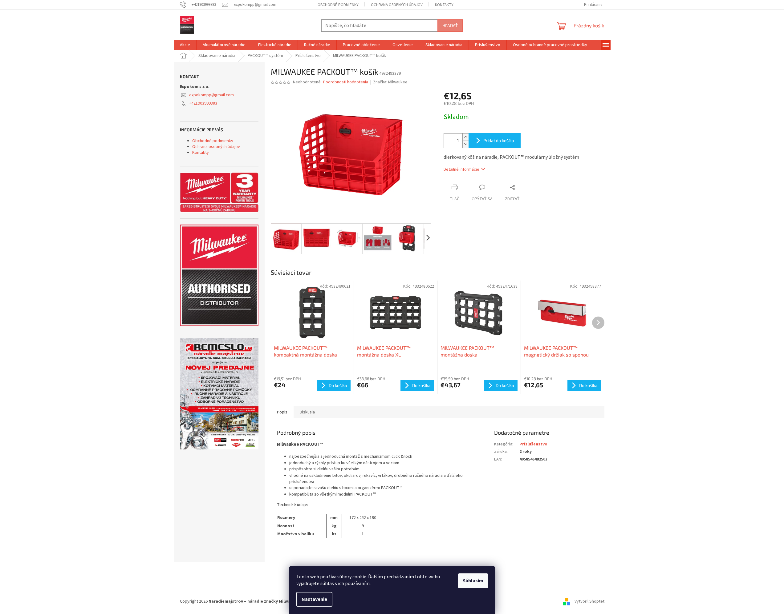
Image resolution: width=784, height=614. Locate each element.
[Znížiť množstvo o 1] (465, 144)
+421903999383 (203, 103)
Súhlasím (473, 580)
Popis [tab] (282, 412)
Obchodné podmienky (338, 5)
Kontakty (444, 5)
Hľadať (450, 25)
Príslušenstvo (533, 444)
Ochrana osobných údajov (397, 5)
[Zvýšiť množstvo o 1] (465, 137)
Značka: (390, 82)
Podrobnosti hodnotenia (345, 82)
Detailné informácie (461, 169)
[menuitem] (185, 45)
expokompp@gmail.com (211, 95)
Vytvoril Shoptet (589, 601)
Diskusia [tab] (307, 412)
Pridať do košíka (498, 140)
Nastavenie (314, 599)
